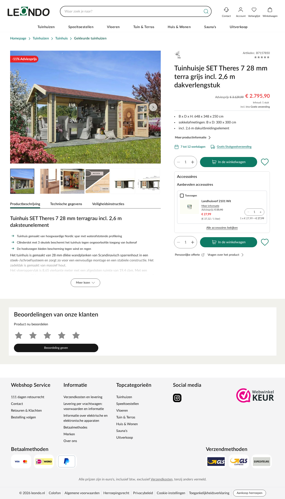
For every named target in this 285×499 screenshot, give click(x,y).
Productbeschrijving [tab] (25, 204)
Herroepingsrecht (116, 493)
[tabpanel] (85, 250)
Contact (17, 404)
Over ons (70, 441)
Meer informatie (210, 206)
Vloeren (113, 27)
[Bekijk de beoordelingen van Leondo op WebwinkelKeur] (255, 395)
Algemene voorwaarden (82, 493)
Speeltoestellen (81, 27)
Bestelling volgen (23, 417)
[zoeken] (206, 11)
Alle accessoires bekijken (222, 227)
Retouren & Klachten (26, 410)
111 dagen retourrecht (27, 397)
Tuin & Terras (143, 27)
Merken (69, 434)
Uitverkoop (239, 27)
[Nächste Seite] (154, 181)
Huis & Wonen (179, 27)
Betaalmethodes (75, 427)
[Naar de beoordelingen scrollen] (262, 57)
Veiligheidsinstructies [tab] (108, 204)
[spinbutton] (185, 162)
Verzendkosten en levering (82, 397)
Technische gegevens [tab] (66, 204)
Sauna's (210, 27)
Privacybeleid (143, 493)
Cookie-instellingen (171, 493)
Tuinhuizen (46, 27)
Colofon (55, 493)
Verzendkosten (162, 479)
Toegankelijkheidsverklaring (209, 493)
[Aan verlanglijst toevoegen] (265, 162)
